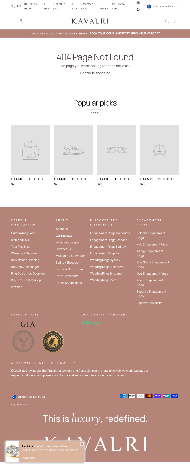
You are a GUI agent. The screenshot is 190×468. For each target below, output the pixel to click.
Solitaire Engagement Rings (151, 235)
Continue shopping (95, 73)
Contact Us (63, 249)
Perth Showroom (67, 276)
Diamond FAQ (20, 240)
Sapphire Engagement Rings (151, 294)
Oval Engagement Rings (152, 274)
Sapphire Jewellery (149, 303)
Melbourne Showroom (71, 256)
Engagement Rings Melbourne (110, 233)
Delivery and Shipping (25, 260)
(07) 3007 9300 (59, 6)
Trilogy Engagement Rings (150, 253)
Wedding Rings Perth (103, 280)
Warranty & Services (24, 253)
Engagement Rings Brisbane (108, 240)
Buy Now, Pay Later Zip (26, 280)
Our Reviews (64, 236)
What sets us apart (68, 242)
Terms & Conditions (69, 283)
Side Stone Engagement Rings (153, 264)
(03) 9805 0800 (30, 6)
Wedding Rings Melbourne (107, 267)
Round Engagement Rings (150, 282)
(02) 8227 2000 (86, 6)
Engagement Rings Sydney (108, 247)
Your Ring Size (20, 247)
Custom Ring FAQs (23, 233)
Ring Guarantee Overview (28, 273)
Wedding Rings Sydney (105, 260)
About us (62, 229)
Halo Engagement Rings (152, 244)
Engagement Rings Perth (106, 253)
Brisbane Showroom (69, 269)
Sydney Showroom (68, 263)
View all (95, 112)
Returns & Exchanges (25, 267)
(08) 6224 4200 (118, 6)
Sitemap (16, 287)
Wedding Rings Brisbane (106, 273)
